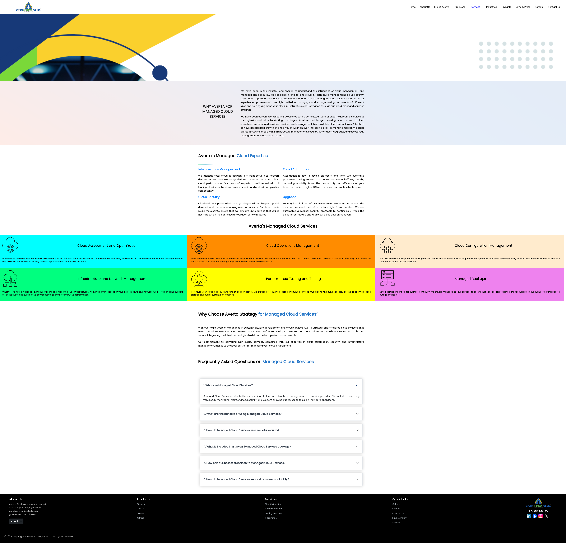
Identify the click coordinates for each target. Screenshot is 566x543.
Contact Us (554, 7)
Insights (507, 7)
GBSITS (140, 508)
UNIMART (141, 513)
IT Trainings (271, 517)
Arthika (140, 517)
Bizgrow (141, 504)
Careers (539, 7)
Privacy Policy (399, 517)
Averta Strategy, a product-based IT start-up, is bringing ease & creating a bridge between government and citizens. (27, 509)
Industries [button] (491, 7)
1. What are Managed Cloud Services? (228, 385)
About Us (425, 7)
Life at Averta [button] (441, 7)
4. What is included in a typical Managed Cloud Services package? (247, 446)
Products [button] (460, 7)
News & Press (523, 7)
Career (396, 508)
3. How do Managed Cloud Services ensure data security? (241, 430)
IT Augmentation (274, 508)
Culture (396, 504)
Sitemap (396, 522)
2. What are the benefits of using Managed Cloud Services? (243, 414)
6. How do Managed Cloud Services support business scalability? (246, 479)
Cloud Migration (273, 504)
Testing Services (273, 513)
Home (412, 7)
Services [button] (475, 7)
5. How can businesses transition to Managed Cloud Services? (244, 463)
